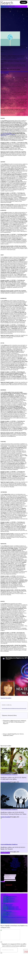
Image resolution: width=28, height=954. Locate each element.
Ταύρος (5, 708)
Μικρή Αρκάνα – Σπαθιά (13, 906)
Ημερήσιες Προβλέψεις (15, 865)
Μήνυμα (2, 879)
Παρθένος (13, 708)
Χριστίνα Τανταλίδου (7, 133)
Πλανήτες (15, 867)
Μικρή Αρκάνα (9, 905)
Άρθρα (4, 910)
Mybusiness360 (9, 884)
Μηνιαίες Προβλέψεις (10, 134)
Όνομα (2, 874)
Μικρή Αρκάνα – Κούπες (13, 907)
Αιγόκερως (23, 708)
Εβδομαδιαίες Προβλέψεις (12, 774)
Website (2, 880)
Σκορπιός (18, 708)
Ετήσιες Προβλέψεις (15, 864)
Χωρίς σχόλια (3, 135)
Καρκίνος (9, 708)
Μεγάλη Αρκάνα (9, 904)
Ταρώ (4, 903)
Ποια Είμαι (14, 869)
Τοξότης (21, 708)
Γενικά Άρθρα (15, 860)
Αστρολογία (3, 134)
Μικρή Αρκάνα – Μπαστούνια (14, 909)
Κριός (3, 708)
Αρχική (4, 893)
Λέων (11, 708)
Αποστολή (3, 881)
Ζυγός (16, 708)
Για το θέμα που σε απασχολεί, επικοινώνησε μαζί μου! (14, 917)
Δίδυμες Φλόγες (15, 861)
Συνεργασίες (5, 916)
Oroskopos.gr (15, 858)
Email (2, 876)
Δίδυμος (7, 708)
